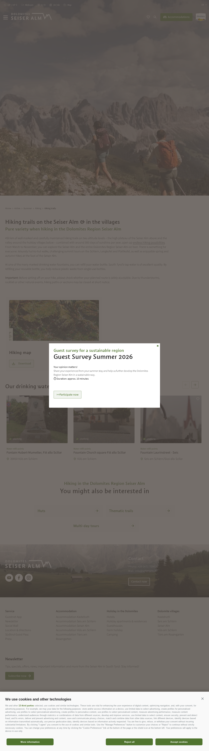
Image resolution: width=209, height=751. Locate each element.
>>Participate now (67, 395)
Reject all (129, 742)
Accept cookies (179, 742)
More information (30, 742)
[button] (202, 698)
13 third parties (26, 705)
